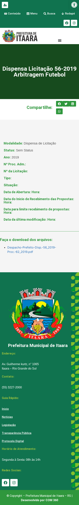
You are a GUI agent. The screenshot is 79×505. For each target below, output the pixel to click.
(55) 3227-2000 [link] (12, 387)
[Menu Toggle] (60, 40)
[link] (74, 5)
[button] (59, 104)
